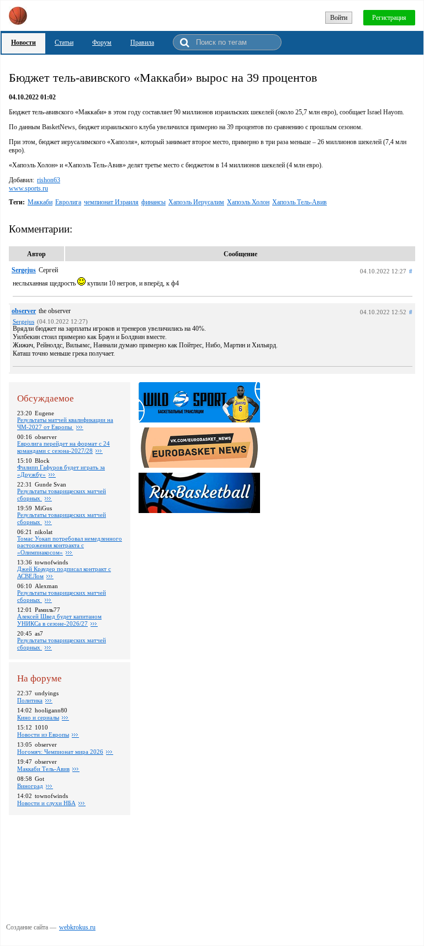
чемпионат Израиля (111, 202)
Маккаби (40, 202)
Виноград (30, 786)
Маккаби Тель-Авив (43, 768)
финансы (153, 202)
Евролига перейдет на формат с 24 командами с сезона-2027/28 (63, 447)
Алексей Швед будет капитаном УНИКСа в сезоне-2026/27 (59, 620)
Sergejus (24, 270)
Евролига (68, 202)
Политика (30, 700)
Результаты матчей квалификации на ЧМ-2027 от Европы (65, 423)
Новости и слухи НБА (46, 803)
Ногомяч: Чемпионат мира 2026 (60, 751)
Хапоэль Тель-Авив (299, 202)
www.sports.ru (28, 188)
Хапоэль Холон (248, 202)
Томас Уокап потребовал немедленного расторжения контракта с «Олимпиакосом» (69, 545)
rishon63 (48, 180)
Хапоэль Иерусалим (196, 202)
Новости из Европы (43, 734)
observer (24, 311)
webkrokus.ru (77, 927)
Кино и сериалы (38, 717)
